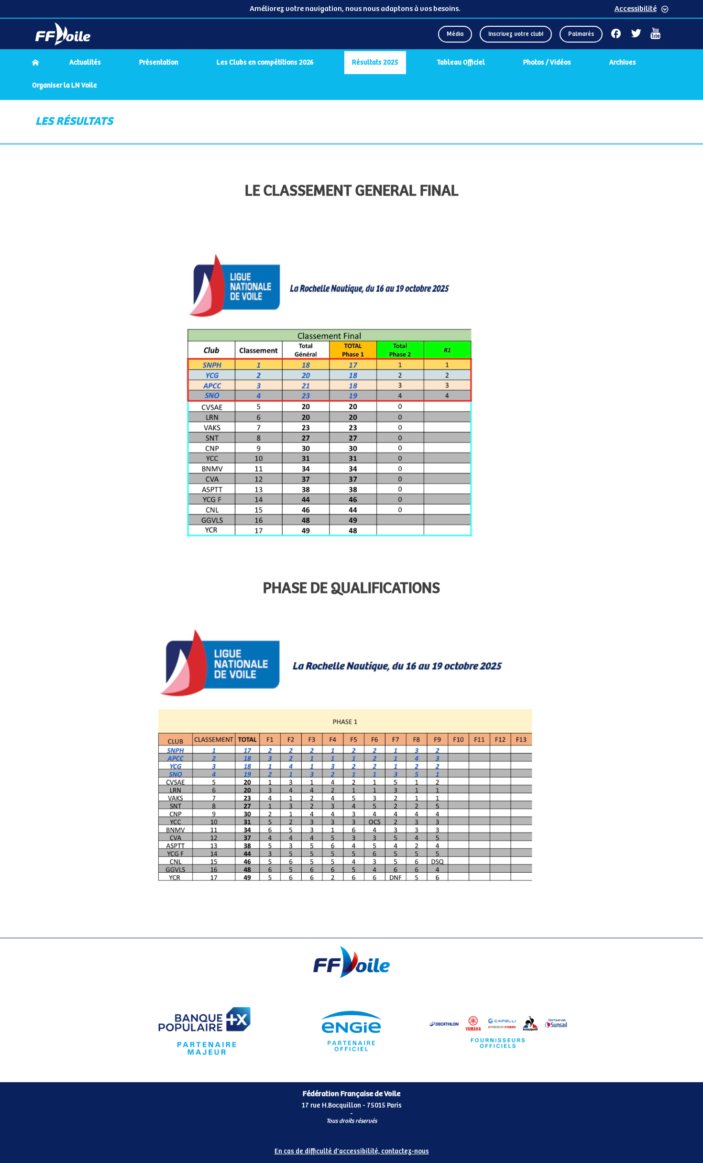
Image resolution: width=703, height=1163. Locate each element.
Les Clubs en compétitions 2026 (265, 62)
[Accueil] (35, 63)
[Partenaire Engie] (351, 1031)
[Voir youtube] (655, 33)
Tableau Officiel (461, 62)
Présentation (158, 62)
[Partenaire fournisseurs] (498, 1031)
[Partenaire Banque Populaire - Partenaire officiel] (204, 1031)
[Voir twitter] (636, 33)
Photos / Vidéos (547, 62)
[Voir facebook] (616, 33)
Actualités (85, 62)
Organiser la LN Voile (64, 85)
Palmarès (581, 34)
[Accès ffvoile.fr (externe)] (62, 34)
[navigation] (351, 75)
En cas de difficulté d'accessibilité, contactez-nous (352, 1151)
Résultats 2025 (375, 62)
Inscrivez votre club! (515, 34)
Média (455, 34)
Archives (622, 62)
